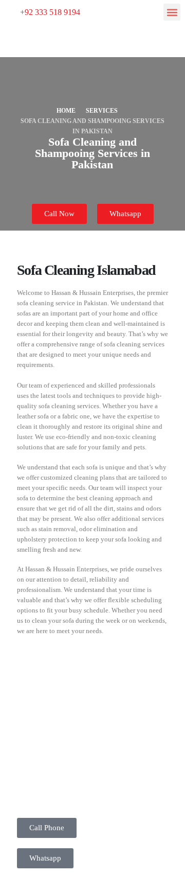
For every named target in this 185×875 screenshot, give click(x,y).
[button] (171, 12)
